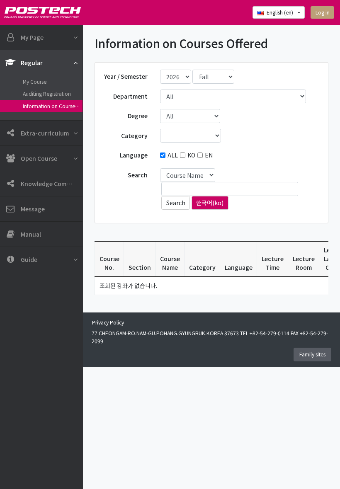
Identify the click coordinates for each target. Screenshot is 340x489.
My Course (34, 81)
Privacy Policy (108, 322)
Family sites (312, 354)
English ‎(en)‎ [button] (280, 12)
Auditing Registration (47, 93)
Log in (323, 12)
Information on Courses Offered (53, 106)
